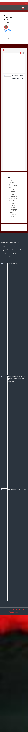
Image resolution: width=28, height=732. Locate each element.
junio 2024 (11, 189)
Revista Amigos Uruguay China (8, 30)
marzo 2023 (12, 205)
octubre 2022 (12, 211)
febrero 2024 (12, 193)
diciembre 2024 (13, 185)
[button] (23, 8)
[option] (14, 112)
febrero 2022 (12, 214)
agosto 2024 (12, 187)
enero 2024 (12, 194)
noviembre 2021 (13, 218)
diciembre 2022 (13, 209)
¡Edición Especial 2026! (14, 263)
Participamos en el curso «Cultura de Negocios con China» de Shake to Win (18, 56)
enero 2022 (12, 216)
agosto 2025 (12, 184)
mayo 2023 (11, 203)
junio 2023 (11, 202)
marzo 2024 (12, 191)
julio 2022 (11, 212)
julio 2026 (11, 180)
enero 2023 (12, 207)
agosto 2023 (12, 200)
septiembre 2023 (13, 198)
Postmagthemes (14, 612)
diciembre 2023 (13, 196)
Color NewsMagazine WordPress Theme (15, 610)
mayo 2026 (11, 182)
